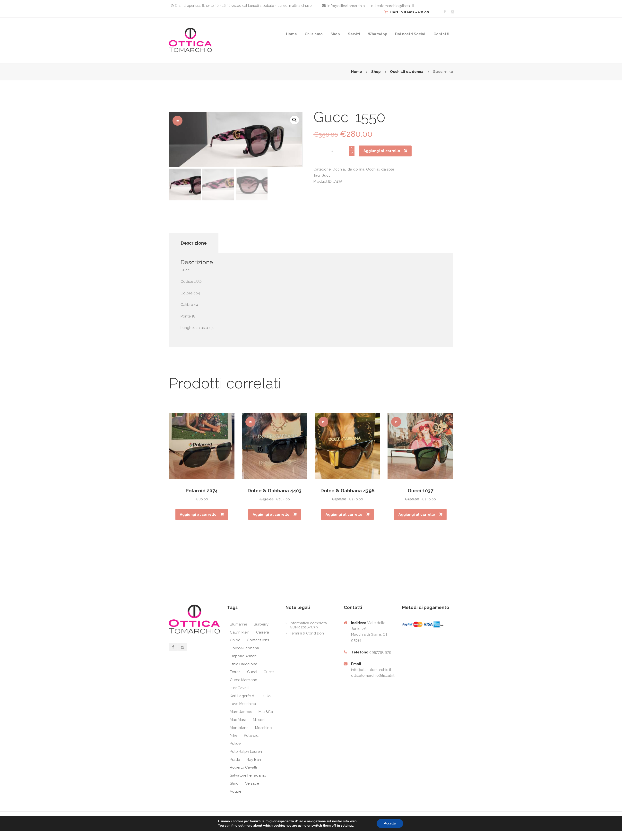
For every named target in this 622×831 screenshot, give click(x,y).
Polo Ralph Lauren (246, 751)
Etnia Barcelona (243, 664)
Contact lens (258, 640)
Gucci (326, 175)
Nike (233, 735)
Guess (269, 672)
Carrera (262, 632)
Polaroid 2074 (202, 491)
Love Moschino (243, 704)
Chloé (235, 640)
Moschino (263, 728)
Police (235, 743)
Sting (234, 783)
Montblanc (239, 728)
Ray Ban (254, 759)
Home (291, 34)
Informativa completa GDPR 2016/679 (308, 625)
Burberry (261, 624)
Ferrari (235, 672)
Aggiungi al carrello (381, 151)
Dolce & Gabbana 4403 (275, 491)
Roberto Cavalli (243, 767)
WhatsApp (377, 34)
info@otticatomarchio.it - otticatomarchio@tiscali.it (371, 6)
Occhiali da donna (406, 71)
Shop (335, 34)
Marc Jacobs (241, 712)
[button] (294, 120)
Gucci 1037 (420, 491)
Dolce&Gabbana (244, 648)
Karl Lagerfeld (242, 696)
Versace (252, 783)
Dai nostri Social (410, 34)
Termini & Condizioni (307, 633)
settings (347, 825)
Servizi (354, 34)
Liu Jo (266, 696)
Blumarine (238, 624)
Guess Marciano (243, 680)
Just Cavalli (239, 688)
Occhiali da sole (380, 169)
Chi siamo (314, 34)
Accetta (390, 823)
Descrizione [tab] (194, 243)
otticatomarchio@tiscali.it (372, 675)
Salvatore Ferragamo (248, 775)
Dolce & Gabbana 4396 (347, 491)
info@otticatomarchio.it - (372, 670)
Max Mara (238, 720)
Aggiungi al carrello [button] (198, 514)
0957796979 (380, 652)
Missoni (259, 720)
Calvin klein (240, 632)
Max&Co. (266, 712)
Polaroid (251, 735)
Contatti (441, 34)
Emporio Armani (243, 656)
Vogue (235, 791)
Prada (235, 759)
